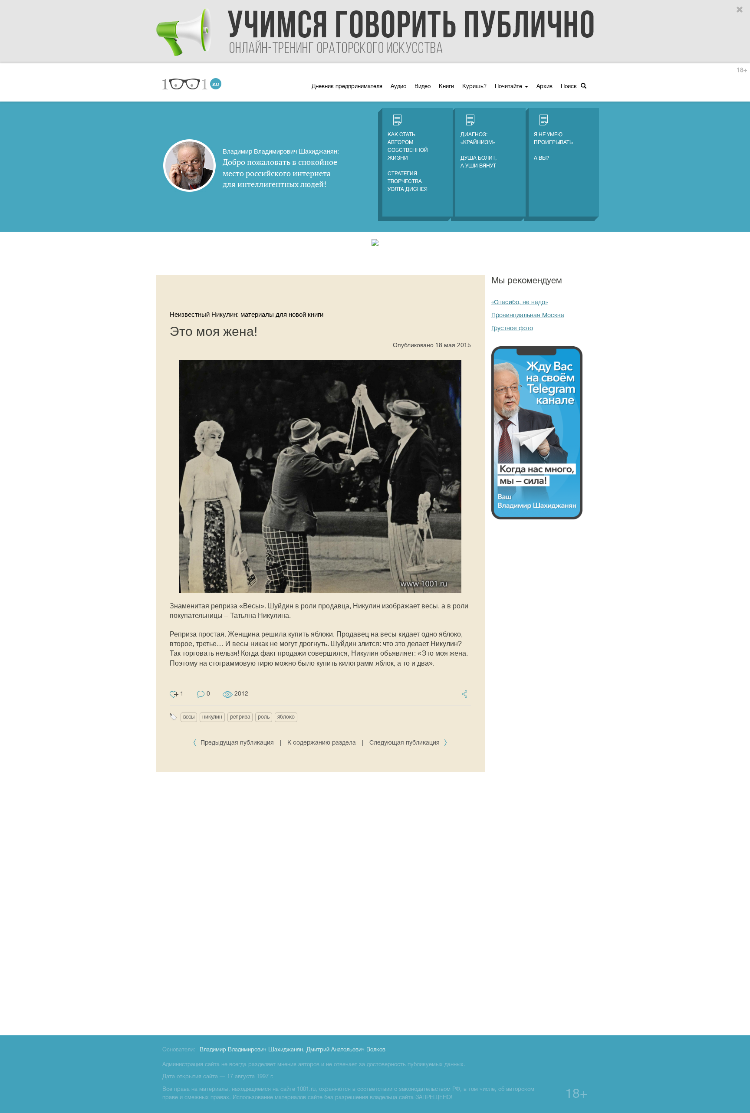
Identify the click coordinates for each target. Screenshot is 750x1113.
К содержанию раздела (321, 743)
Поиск (570, 86)
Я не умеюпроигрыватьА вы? (553, 146)
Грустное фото (512, 329)
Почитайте (509, 86)
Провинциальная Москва (527, 315)
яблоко (286, 717)
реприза (240, 717)
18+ (742, 70)
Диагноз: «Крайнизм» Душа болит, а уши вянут (479, 150)
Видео (422, 86)
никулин (212, 717)
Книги (446, 86)
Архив (544, 86)
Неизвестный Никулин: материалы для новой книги (246, 314)
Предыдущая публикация (237, 743)
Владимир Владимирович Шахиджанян (251, 1050)
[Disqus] (320, 902)
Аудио (398, 86)
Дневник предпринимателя (347, 86)
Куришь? (474, 86)
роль (264, 717)
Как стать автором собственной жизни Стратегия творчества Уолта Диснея (408, 162)
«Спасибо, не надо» (519, 302)
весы (188, 717)
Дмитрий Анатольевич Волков (345, 1050)
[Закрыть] (740, 10)
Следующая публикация (405, 743)
